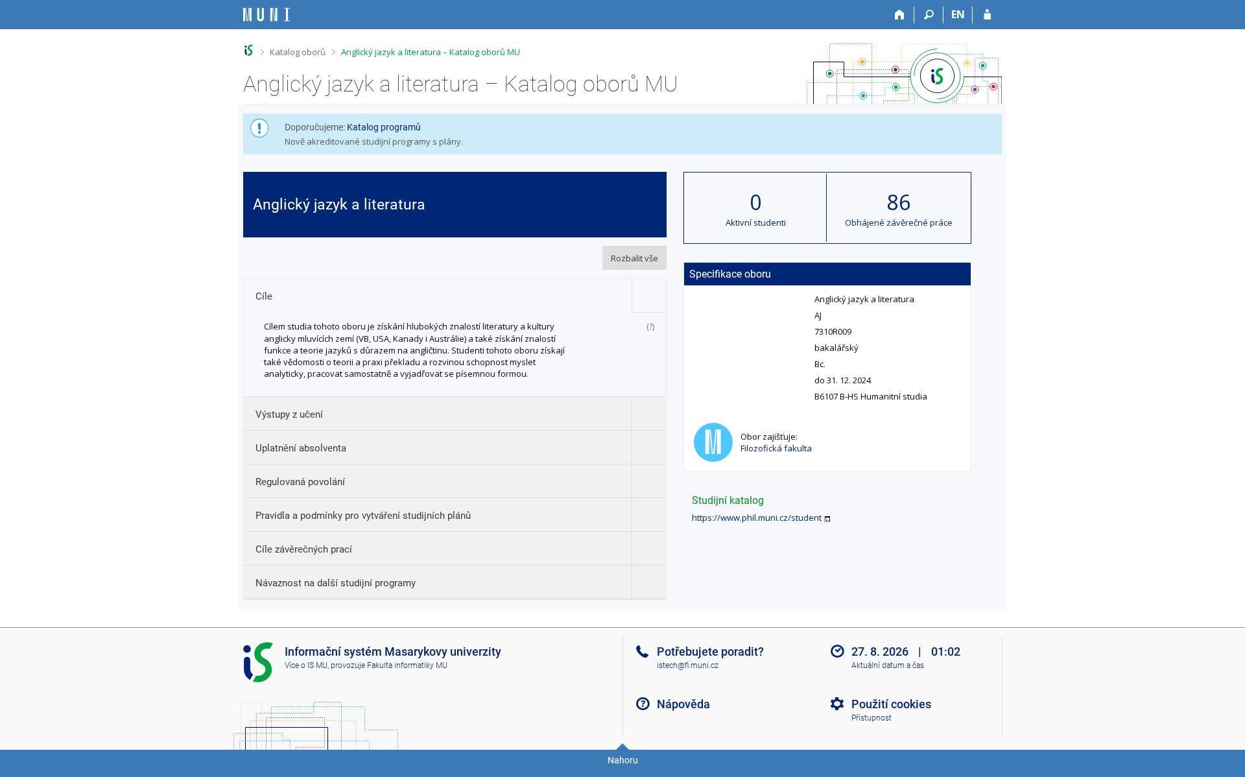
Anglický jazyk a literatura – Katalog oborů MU (430, 52)
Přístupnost (871, 718)
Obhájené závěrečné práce (899, 222)
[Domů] (899, 14)
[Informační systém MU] (248, 50)
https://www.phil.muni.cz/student (757, 517)
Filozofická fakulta (776, 448)
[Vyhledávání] (928, 14)
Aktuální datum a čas (887, 665)
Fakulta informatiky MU (407, 665)
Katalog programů (384, 127)
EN (958, 14)
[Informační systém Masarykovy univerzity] (266, 14)
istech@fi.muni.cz (687, 665)
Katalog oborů (298, 52)
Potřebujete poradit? (710, 651)
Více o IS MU (306, 665)
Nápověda (683, 704)
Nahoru (623, 760)
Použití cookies (891, 704)
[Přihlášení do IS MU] (987, 14)
